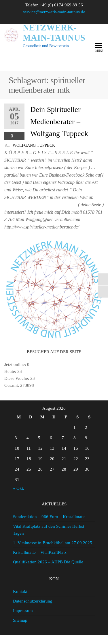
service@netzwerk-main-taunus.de (54, 12)
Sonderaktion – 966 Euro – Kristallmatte (49, 516)
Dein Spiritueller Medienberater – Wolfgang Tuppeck (59, 121)
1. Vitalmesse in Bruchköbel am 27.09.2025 (52, 542)
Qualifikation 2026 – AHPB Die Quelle (48, 562)
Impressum (23, 610)
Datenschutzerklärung (32, 601)
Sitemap (20, 620)
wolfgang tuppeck (34, 145)
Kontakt (20, 591)
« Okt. (18, 488)
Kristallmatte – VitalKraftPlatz (40, 552)
